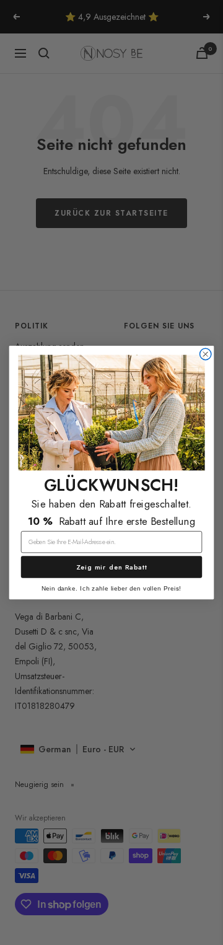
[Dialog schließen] (205, 353)
